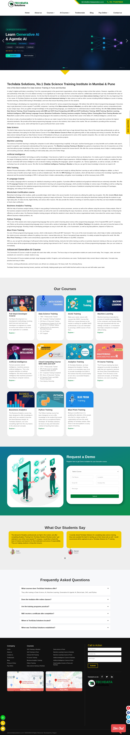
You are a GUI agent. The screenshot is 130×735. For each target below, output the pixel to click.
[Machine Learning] (109, 303)
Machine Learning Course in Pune (62, 655)
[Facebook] (102, 677)
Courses (50, 13)
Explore (12, 333)
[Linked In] (112, 677)
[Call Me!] (3, 723)
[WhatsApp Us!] (3, 717)
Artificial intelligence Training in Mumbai (58, 164)
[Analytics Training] (79, 351)
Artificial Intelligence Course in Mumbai (64, 657)
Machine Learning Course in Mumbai (63, 652)
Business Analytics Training (34, 660)
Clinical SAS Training (33, 655)
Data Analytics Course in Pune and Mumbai (63, 664)
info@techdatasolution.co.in (93, 2)
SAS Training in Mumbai (33, 649)
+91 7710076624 (116, 2)
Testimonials (80, 13)
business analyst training (25, 208)
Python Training (84, 224)
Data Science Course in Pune (51, 132)
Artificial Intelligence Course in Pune (63, 660)
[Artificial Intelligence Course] (21, 351)
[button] (3, 41)
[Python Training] (50, 399)
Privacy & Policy (11, 663)
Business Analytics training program (38, 213)
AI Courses (64, 13)
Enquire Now (128, 126)
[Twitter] (107, 677)
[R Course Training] (109, 351)
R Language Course (16, 184)
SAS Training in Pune (33, 652)
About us (38, 13)
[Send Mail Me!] (3, 728)
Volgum (54, 733)
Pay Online (103, 13)
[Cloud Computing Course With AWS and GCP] (50, 351)
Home (27, 13)
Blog (92, 13)
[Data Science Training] (50, 303)
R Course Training (32, 657)
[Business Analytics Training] (21, 399)
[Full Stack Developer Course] (21, 303)
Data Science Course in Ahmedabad (40, 135)
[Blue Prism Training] (79, 399)
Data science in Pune (59, 649)
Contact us (117, 13)
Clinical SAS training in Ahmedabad (30, 100)
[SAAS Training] (79, 303)
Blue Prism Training (14, 237)
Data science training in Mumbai (36, 666)
